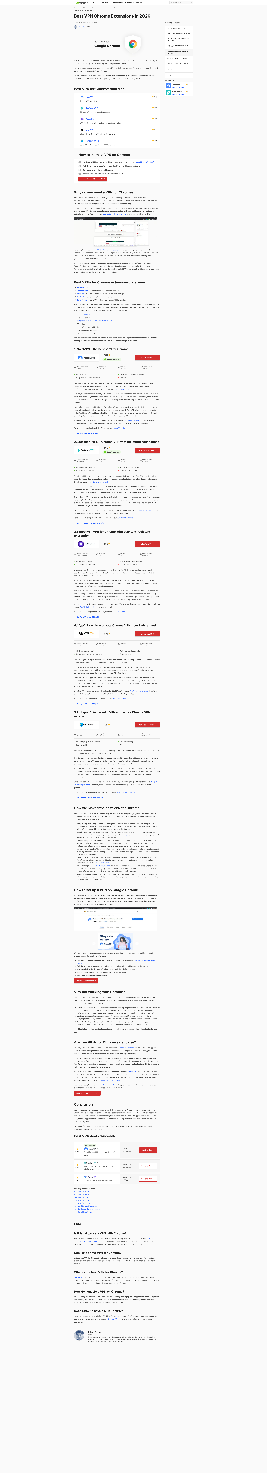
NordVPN (90, 97)
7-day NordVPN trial (122, 389)
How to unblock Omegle (83, 1212)
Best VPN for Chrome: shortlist (177, 28)
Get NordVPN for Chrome (85, 980)
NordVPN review (119, 428)
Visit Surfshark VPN (147, 450)
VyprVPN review (119, 698)
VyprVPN (90, 130)
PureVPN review (118, 612)
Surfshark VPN (92, 108)
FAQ (169, 75)
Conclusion (171, 70)
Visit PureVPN (146, 544)
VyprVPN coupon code (139, 691)
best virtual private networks (114, 214)
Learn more (117, 8)
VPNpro (76, 10)
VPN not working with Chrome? (177, 58)
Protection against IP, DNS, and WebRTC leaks (95, 321)
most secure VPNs (103, 866)
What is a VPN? (141, 2)
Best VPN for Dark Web (83, 1203)
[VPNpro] (82, 2)
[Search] (191, 2)
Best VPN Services (87, 10)
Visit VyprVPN (146, 634)
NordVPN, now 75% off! (144, 162)
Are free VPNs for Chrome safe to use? (178, 64)
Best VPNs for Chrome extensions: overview (178, 39)
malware (123, 835)
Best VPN (95, 2)
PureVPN (90, 119)
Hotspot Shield (92, 141)
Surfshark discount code (146, 510)
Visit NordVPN (146, 357)
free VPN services (127, 1048)
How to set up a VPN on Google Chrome (178, 52)
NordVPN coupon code (134, 420)
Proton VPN (132, 1071)
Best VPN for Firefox (82, 1191)
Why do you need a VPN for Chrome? (179, 33)
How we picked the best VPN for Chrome (178, 45)
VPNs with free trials (109, 1085)
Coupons (128, 2)
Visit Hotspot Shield (147, 725)
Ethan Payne (83, 27)
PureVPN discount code (89, 607)
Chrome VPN (113, 1319)
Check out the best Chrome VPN (92, 179)
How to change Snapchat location (87, 1209)
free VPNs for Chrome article (109, 1080)
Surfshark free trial (100, 482)
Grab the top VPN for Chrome (86, 1093)
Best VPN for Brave (81, 1200)
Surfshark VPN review (125, 518)
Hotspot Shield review (126, 792)
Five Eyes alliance (102, 863)
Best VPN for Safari (81, 1194)
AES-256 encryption (85, 315)
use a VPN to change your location (105, 250)
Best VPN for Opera (82, 1197)
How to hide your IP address (85, 1206)
